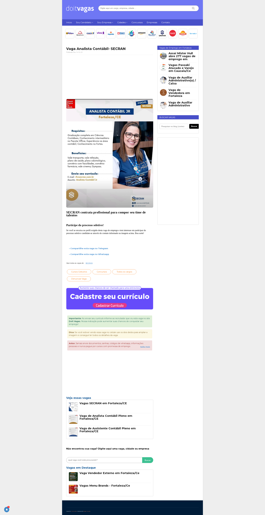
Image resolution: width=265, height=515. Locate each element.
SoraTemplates (74, 511)
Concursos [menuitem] (137, 22)
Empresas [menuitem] (152, 22)
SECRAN (89, 263)
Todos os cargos (124, 272)
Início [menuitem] (69, 22)
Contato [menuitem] (165, 22)
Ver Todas (109, 468)
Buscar (148, 460)
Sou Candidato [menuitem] (83, 22)
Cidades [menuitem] (121, 22)
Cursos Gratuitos (79, 272)
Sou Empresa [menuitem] (104, 22)
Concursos (102, 272)
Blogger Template (86, 511)
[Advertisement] (109, 77)
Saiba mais (145, 347)
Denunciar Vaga (79, 279)
